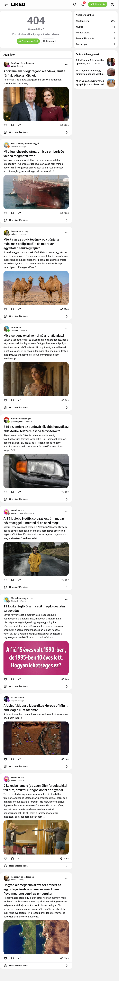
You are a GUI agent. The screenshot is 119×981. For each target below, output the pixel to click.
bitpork (14, 700)
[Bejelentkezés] (113, 4)
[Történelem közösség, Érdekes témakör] (6, 329)
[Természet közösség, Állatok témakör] (6, 233)
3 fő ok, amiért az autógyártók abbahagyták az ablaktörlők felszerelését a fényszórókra (36, 429)
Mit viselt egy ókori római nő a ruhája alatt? (33, 335)
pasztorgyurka (17, 421)
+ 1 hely (25, 231)
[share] (19, 125)
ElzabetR (14, 601)
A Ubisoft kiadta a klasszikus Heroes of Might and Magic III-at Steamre (35, 708)
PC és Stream (17, 697)
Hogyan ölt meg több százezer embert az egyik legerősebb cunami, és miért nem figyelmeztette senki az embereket (32, 889)
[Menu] (66, 64)
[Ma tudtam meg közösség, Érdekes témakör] (6, 600)
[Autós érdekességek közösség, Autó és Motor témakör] (6, 420)
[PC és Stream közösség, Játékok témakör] (6, 699)
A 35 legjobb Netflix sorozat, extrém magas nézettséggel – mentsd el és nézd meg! (34, 521)
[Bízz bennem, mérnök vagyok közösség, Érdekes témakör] (6, 145)
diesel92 (14, 330)
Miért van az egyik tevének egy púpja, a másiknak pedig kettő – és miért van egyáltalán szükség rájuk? (31, 244)
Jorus (13, 66)
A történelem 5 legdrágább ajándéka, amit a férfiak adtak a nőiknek (34, 73)
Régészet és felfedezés (22, 63)
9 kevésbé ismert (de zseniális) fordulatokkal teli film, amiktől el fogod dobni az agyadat (35, 788)
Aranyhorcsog (17, 513)
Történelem (16, 327)
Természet (16, 231)
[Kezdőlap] (18, 4)
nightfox (14, 146)
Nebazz (14, 234)
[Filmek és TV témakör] (6, 512)
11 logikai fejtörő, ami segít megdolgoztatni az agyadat (34, 609)
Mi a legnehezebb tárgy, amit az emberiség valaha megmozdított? (33, 154)
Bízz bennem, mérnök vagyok (25, 143)
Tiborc (13, 780)
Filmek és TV (17, 510)
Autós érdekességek (21, 418)
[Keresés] (75, 4)
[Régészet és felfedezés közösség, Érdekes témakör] (6, 64)
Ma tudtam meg (18, 598)
